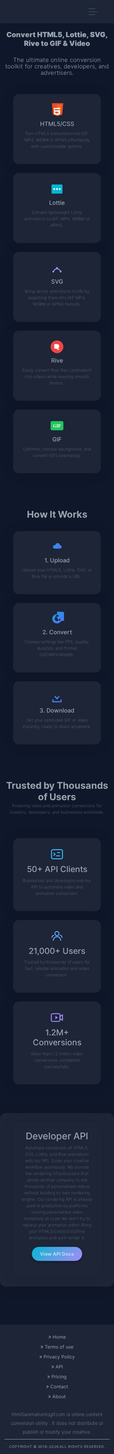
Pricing (58, 1377)
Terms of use (58, 1347)
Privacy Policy (58, 1357)
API (58, 1367)
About (58, 1396)
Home (58, 1337)
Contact (58, 1386)
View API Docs (57, 1254)
